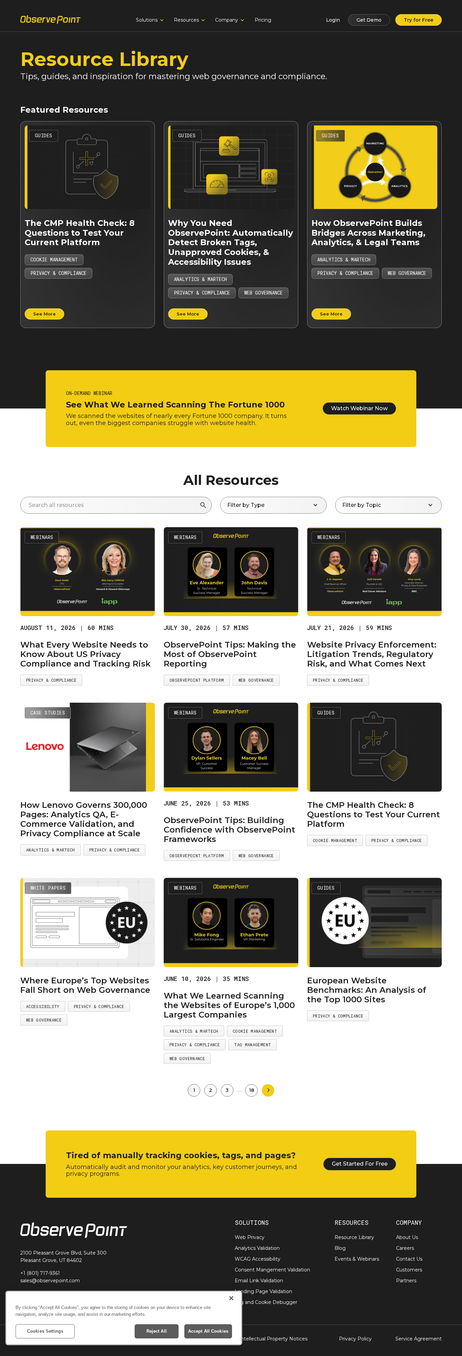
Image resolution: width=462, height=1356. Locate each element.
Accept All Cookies (208, 1331)
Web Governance (263, 292)
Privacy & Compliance (58, 273)
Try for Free (418, 20)
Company (226, 20)
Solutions (147, 20)
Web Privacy (249, 1237)
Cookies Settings (45, 1331)
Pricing (263, 20)
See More (44, 314)
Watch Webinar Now (359, 408)
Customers (409, 1270)
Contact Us (409, 1259)
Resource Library (354, 1237)
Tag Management (252, 1044)
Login (333, 20)
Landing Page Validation (263, 1291)
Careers (405, 1248)
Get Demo (369, 20)
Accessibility (43, 1006)
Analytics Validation (257, 1248)
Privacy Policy (355, 1339)
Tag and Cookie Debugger (266, 1302)
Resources (186, 20)
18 (251, 1090)
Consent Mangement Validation (272, 1270)
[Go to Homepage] (50, 20)
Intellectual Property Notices (273, 1339)
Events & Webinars (356, 1259)
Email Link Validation (259, 1281)
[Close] (231, 1298)
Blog (340, 1248)
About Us (407, 1237)
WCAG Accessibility (257, 1259)
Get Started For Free (360, 1164)
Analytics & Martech (200, 279)
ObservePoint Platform (196, 680)
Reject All (156, 1331)
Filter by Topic (388, 505)
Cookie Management (54, 259)
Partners (406, 1281)
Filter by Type (273, 505)
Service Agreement (418, 1339)
